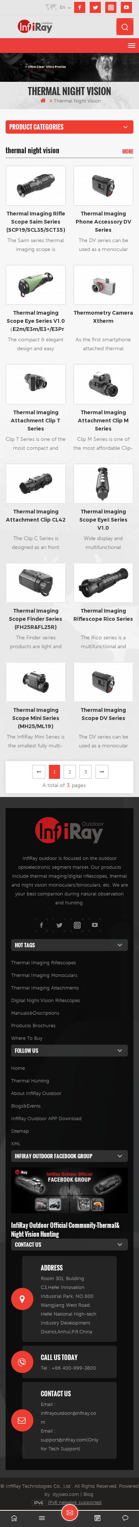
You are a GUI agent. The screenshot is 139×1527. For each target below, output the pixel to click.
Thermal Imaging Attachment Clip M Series (103, 420)
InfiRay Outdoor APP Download (46, 1118)
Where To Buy (26, 1038)
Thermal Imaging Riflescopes (43, 962)
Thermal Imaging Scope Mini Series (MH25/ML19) (35, 718)
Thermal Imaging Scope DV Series (103, 714)
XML (16, 1143)
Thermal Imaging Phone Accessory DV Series (103, 221)
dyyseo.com (66, 1494)
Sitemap (20, 1131)
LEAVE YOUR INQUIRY (69, 1512)
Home (18, 1068)
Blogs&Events (26, 1106)
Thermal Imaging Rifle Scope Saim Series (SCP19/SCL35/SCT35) (35, 221)
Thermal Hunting (30, 1081)
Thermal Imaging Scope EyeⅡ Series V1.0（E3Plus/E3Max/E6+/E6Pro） (103, 520)
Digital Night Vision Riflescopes (45, 1000)
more (127, 151)
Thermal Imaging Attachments (45, 988)
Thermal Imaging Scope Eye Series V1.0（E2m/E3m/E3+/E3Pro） (36, 321)
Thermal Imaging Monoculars (44, 975)
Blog (88, 1494)
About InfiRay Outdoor (36, 1093)
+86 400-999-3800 (74, 1368)
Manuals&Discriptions (35, 1013)
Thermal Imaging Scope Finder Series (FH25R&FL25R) (35, 618)
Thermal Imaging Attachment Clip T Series (35, 420)
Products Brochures (33, 1025)
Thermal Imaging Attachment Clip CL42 (36, 515)
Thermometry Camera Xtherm (103, 316)
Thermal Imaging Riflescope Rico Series (103, 614)
